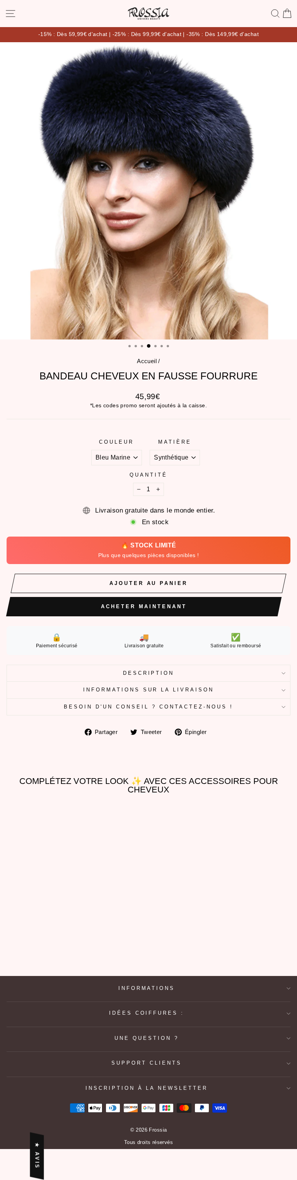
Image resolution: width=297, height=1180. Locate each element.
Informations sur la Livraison (148, 690)
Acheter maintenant (143, 606)
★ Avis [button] (37, 1156)
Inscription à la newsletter (146, 1088)
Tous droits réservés (148, 1142)
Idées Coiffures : (146, 1013)
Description (148, 673)
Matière (174, 442)
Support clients (146, 1063)
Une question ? (146, 1038)
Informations (146, 988)
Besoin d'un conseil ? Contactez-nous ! (148, 707)
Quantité (148, 475)
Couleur (116, 442)
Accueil (147, 361)
